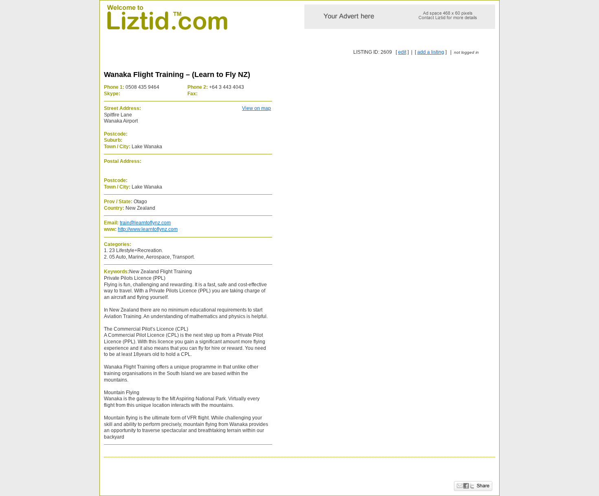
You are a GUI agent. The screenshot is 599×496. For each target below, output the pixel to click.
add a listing (430, 52)
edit (402, 52)
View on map (256, 108)
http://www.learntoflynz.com (148, 229)
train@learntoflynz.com (145, 223)
